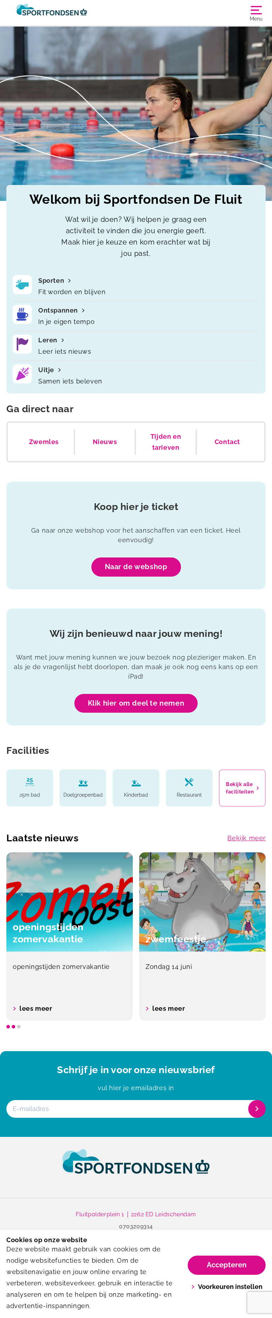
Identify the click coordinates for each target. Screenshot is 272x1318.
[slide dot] (8, 1026)
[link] (136, 1168)
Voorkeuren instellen (230, 1286)
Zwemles (44, 441)
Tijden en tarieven (166, 442)
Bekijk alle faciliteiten (240, 787)
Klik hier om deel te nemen (136, 703)
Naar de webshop (136, 566)
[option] (69, 936)
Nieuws (105, 441)
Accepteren (226, 1265)
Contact (227, 441)
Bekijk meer (246, 838)
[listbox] (136, 936)
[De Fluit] (71, 13)
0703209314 (136, 1226)
